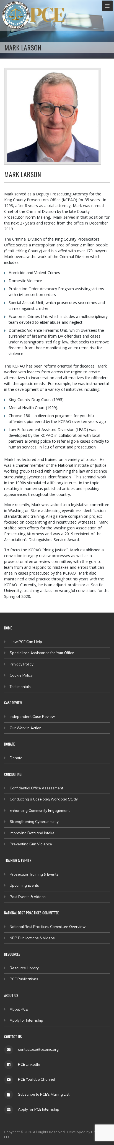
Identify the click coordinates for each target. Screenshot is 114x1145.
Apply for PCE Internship (38, 1109)
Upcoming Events (24, 885)
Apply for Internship (26, 1020)
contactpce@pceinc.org (38, 1049)
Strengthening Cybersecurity (34, 821)
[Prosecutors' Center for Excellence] (15, 15)
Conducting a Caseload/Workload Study (44, 799)
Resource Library (24, 968)
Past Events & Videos (28, 896)
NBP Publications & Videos (32, 938)
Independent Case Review (32, 716)
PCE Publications (24, 979)
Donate (16, 758)
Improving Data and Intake (32, 833)
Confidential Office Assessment (36, 788)
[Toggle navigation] (107, 6)
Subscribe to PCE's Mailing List (43, 1094)
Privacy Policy (21, 664)
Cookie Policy (21, 675)
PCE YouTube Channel (36, 1079)
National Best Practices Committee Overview (48, 926)
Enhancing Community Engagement (40, 810)
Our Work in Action (26, 728)
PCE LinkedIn (29, 1064)
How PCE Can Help (26, 641)
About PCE (19, 1009)
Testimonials (20, 686)
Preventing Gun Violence (31, 844)
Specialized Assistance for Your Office (42, 653)
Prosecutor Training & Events (34, 874)
